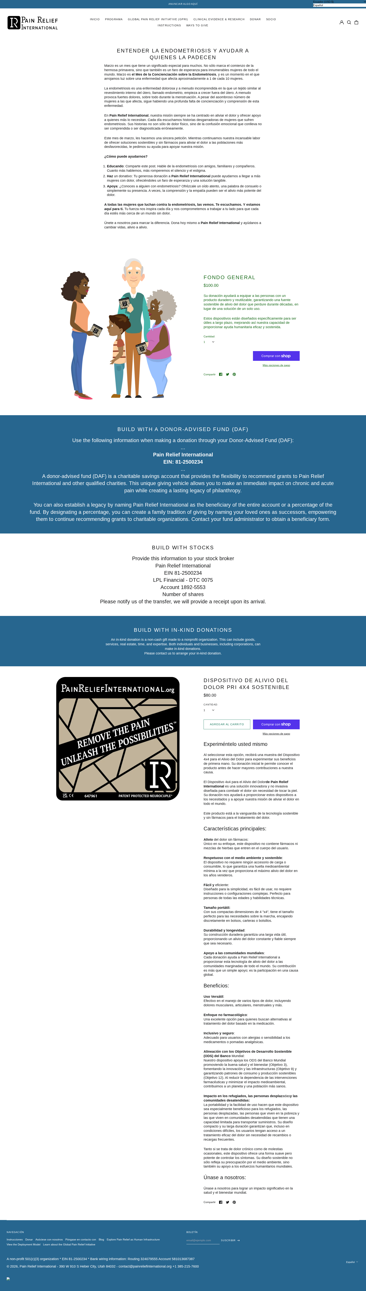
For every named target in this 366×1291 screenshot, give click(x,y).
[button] (349, 22)
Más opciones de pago (276, 365)
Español (350, 1262)
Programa (114, 19)
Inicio (95, 19)
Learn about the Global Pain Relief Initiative (69, 1244)
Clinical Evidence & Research (219, 19)
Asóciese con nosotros (49, 1239)
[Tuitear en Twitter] (227, 374)
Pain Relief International (38, 1266)
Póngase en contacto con (80, 1239)
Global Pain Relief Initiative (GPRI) (158, 19)
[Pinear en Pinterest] (234, 374)
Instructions (169, 25)
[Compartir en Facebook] (220, 374)
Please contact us (157, 653)
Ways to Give (197, 25)
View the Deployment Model (23, 1244)
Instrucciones (15, 1239)
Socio (271, 19)
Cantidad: (209, 336)
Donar (255, 19)
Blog (101, 1239)
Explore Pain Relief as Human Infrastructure (133, 1239)
